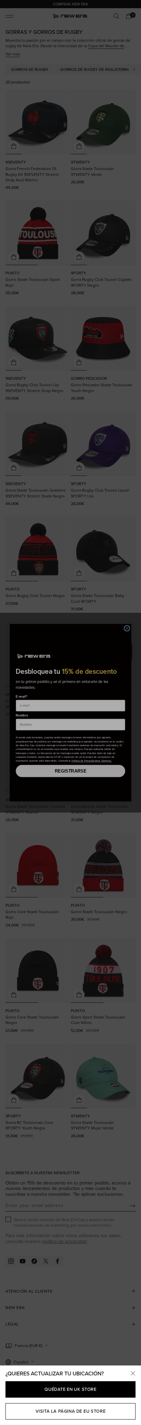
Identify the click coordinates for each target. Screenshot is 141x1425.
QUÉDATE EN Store (70, 1389)
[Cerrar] (133, 1374)
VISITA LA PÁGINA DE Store (71, 1411)
